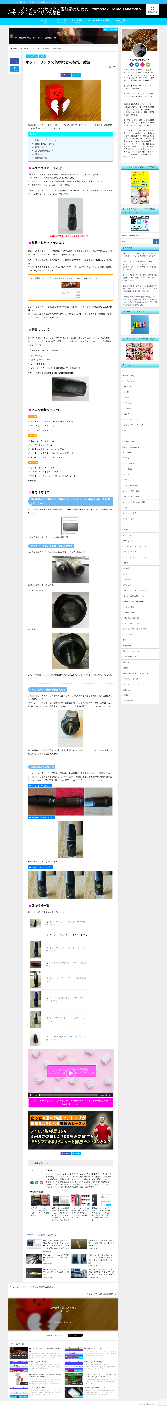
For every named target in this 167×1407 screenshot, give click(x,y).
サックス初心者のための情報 (99, 20)
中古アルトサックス (132, 679)
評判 (126, 695)
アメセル (127, 524)
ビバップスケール (131, 419)
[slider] (68, 1095)
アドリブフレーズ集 (130, 485)
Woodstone (126, 452)
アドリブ (125, 458)
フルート (127, 480)
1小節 (126, 392)
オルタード (128, 408)
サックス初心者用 (129, 513)
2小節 (126, 397)
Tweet (15, 70)
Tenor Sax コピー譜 (132, 623)
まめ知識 (125, 568)
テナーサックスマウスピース (135, 557)
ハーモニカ (128, 469)
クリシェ (127, 403)
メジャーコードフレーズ (133, 425)
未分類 (125, 668)
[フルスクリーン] (110, 1095)
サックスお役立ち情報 (131, 496)
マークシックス (128, 519)
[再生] (31, 1095)
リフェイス (126, 585)
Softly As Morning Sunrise (134, 601)
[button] (71, 1073)
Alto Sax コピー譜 (131, 618)
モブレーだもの (130, 381)
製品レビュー (127, 690)
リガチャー (126, 579)
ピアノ (126, 474)
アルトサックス (130, 656)
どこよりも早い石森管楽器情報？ (99, 1294)
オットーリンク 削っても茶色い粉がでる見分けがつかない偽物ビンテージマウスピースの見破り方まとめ (139, 277)
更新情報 (125, 662)
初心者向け (126, 645)
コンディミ (128, 414)
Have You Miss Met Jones (134, 596)
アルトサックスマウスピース (135, 546)
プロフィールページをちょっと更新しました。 (33, 1287)
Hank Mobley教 (128, 376)
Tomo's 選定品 (129, 634)
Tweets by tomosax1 (130, 235)
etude (124, 370)
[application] (70, 1073)
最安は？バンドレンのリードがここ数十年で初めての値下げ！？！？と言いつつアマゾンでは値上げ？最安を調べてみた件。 (139, 288)
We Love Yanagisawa (130, 447)
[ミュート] (106, 1095)
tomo (114, 66)
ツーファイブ (129, 387)
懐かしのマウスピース (131, 651)
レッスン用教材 (128, 607)
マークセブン (127, 535)
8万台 (126, 530)
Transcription (129, 441)
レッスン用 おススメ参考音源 (134, 590)
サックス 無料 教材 (131, 491)
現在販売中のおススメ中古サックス (136, 673)
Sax (123, 436)
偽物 (42, 56)
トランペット (129, 463)
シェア (15, 62)
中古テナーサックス (132, 684)
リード (125, 574)
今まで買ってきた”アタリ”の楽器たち (136, 629)
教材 (126, 508)
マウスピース (32, 56)
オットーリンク (130, 552)
